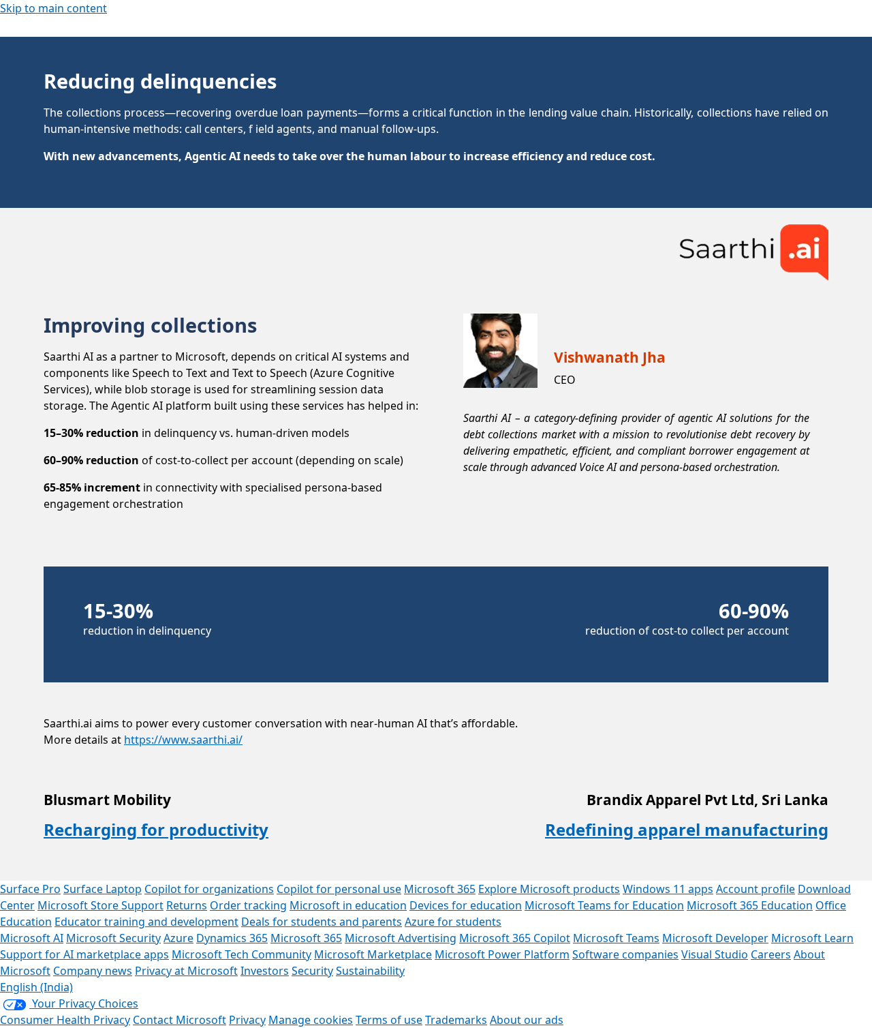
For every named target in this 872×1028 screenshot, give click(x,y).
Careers (771, 954)
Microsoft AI (31, 938)
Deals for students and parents (321, 921)
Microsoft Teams (616, 938)
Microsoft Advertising (400, 938)
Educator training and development (146, 921)
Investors (264, 970)
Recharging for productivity (156, 829)
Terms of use (389, 1019)
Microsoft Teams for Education (604, 905)
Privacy (247, 1019)
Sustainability (370, 970)
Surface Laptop (102, 888)
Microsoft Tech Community (241, 954)
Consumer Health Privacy (65, 1019)
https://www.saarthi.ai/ (183, 739)
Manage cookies (310, 1019)
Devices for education (465, 905)
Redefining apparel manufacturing (686, 829)
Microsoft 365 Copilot (514, 938)
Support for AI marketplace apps (84, 954)
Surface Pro (30, 888)
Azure (178, 938)
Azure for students (453, 921)
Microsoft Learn (812, 938)
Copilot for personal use (339, 888)
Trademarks (456, 1019)
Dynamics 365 (232, 938)
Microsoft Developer (715, 938)
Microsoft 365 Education (750, 905)
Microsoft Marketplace (373, 954)
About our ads (526, 1019)
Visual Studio (714, 954)
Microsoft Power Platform (502, 954)
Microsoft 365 (440, 888)
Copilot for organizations (209, 888)
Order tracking (248, 905)
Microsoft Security (113, 938)
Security (312, 970)
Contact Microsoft (179, 1019)
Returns (186, 905)
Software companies (625, 954)
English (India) (36, 987)
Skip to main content (53, 8)
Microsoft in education (348, 905)
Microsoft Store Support (100, 905)
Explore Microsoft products (549, 888)
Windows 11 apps (668, 888)
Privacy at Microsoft (186, 970)
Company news (92, 970)
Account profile (755, 888)
